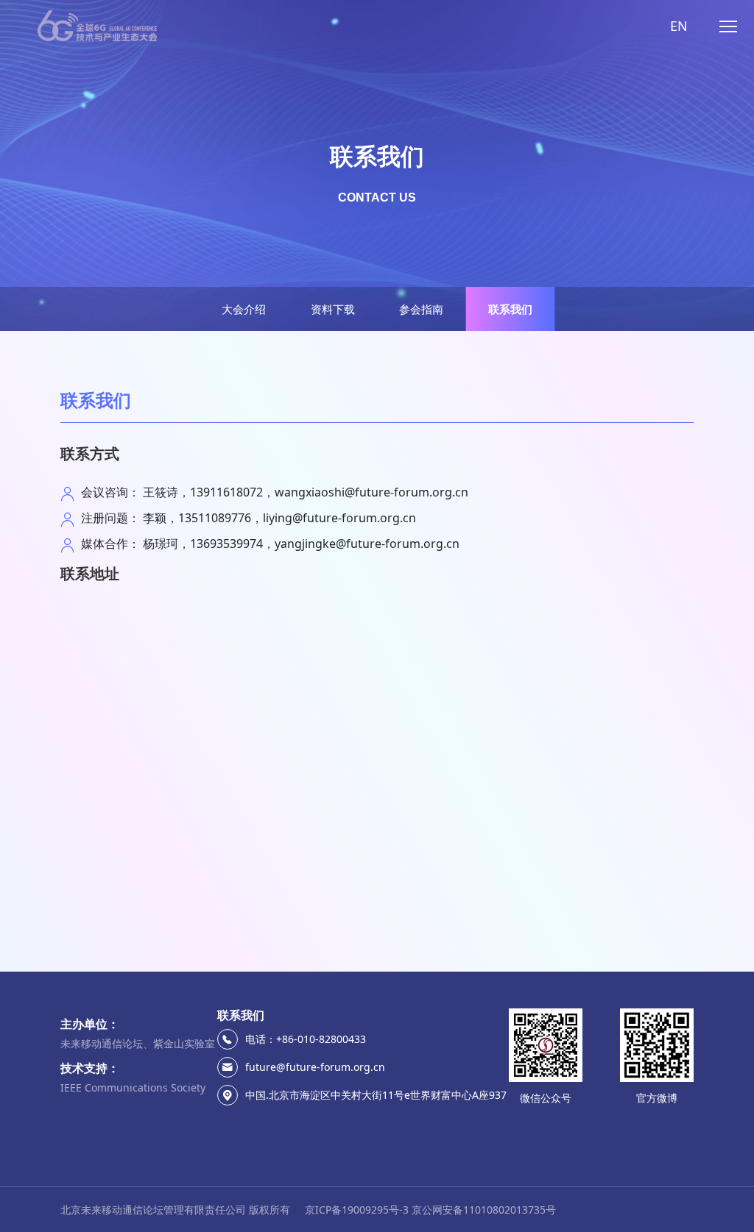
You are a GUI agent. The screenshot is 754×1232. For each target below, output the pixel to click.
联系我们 (510, 309)
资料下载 (333, 309)
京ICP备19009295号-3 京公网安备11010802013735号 (430, 1210)
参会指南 (421, 309)
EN (679, 26)
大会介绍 (244, 309)
